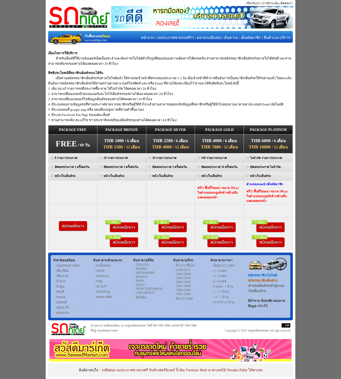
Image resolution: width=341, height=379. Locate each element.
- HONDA (140, 269)
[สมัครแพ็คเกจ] (73, 230)
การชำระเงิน (270, 3)
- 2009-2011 (182, 270)
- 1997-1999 (182, 286)
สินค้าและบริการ (277, 38)
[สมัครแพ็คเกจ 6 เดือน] (122, 231)
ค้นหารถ (231, 38)
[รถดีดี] (202, 27)
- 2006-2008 (182, 274)
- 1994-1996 (182, 290)
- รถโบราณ (102, 292)
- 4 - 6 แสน (219, 276)
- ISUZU (139, 285)
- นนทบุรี (60, 302)
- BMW (139, 281)
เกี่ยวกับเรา (253, 3)
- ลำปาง (59, 281)
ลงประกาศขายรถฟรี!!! (176, 38)
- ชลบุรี (59, 292)
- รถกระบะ (101, 276)
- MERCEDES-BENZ (148, 289)
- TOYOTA (141, 265)
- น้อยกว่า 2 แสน (223, 265)
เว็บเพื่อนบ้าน (257, 291)
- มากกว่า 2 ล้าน (223, 302)
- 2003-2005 (182, 278)
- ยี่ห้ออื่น (140, 297)
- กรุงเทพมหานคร (66, 265)
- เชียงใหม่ (61, 271)
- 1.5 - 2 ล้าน (220, 297)
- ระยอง (59, 297)
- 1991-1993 (182, 294)
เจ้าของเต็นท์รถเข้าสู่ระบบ (266, 286)
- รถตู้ (98, 281)
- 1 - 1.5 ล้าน (220, 292)
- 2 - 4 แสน (219, 271)
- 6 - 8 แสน (219, 281)
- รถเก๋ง (99, 271)
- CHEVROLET (144, 293)
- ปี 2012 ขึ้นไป (184, 265)
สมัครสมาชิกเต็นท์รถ (263, 280)
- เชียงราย (61, 276)
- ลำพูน (59, 286)
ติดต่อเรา (287, 3)
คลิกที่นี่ (262, 306)
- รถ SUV (100, 286)
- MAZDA (141, 277)
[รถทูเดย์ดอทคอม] (79, 27)
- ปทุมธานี (61, 307)
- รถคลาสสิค (103, 297)
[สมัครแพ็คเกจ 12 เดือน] (122, 246)
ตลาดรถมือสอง (209, 38)
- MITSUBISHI (144, 273)
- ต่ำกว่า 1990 (183, 299)
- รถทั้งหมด (102, 265)
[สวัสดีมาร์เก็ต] (170, 360)
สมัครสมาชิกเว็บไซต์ (262, 275)
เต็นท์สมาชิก (251, 38)
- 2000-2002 (182, 282)
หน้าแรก (148, 38)
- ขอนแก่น (61, 313)
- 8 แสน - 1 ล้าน (222, 286)
